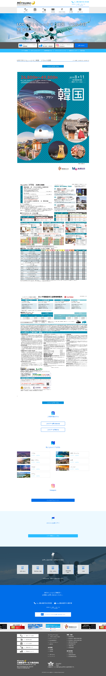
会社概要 (51, 649)
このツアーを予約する (53, 430)
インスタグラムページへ (53, 500)
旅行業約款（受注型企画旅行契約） (75, 640)
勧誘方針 (51, 644)
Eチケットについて (53, 638)
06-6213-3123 (45, 603)
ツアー (33, 455)
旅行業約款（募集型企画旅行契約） (75, 638)
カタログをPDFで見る (53, 66)
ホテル (38, 455)
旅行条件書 (71, 652)
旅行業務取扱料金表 (72, 656)
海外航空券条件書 (72, 654)
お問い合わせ (81, 45)
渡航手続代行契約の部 (73, 642)
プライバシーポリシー (54, 642)
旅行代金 (82, 50)
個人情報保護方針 (53, 640)
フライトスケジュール (60, 50)
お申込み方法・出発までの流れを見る (53, 578)
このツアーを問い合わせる (53, 423)
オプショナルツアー (35, 50)
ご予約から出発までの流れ (55, 636)
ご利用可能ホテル (47, 50)
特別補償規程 (71, 647)
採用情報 (51, 651)
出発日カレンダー (73, 50)
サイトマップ (52, 656)
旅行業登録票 (71, 636)
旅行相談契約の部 (72, 643)
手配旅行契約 (71, 645)
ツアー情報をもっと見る (53, 536)
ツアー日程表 (24, 50)
